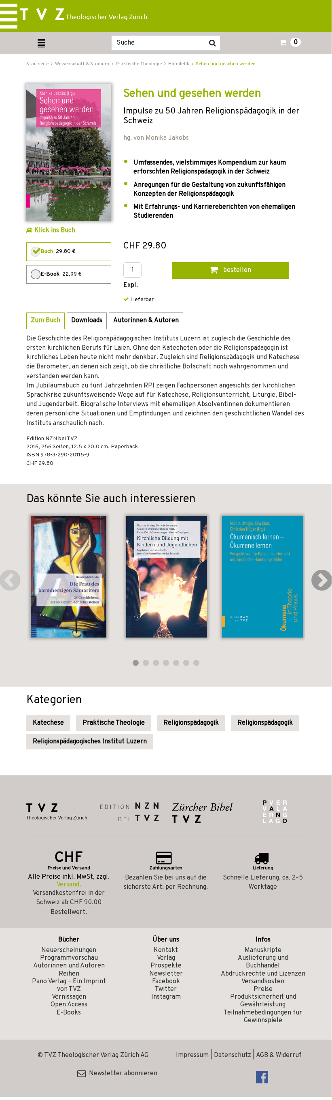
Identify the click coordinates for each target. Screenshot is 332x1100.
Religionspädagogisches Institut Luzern (90, 742)
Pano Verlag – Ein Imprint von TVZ (69, 985)
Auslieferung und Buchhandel (263, 962)
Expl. (130, 285)
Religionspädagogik (191, 723)
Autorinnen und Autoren (69, 966)
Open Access (69, 1005)
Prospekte (166, 966)
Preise (263, 989)
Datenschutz (232, 1055)
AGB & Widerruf (279, 1055)
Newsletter (166, 974)
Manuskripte (263, 950)
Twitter (166, 989)
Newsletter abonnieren (121, 1074)
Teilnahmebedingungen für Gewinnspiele (263, 1017)
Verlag (166, 958)
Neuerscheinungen (68, 950)
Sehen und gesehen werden (226, 64)
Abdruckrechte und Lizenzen (263, 974)
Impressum (192, 1055)
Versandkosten (262, 982)
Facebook (166, 982)
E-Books (69, 1013)
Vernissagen (69, 997)
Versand (68, 885)
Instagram (166, 997)
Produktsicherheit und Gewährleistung (263, 1001)
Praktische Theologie (113, 723)
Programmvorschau (69, 958)
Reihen (69, 974)
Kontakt (166, 950)
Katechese (48, 723)
